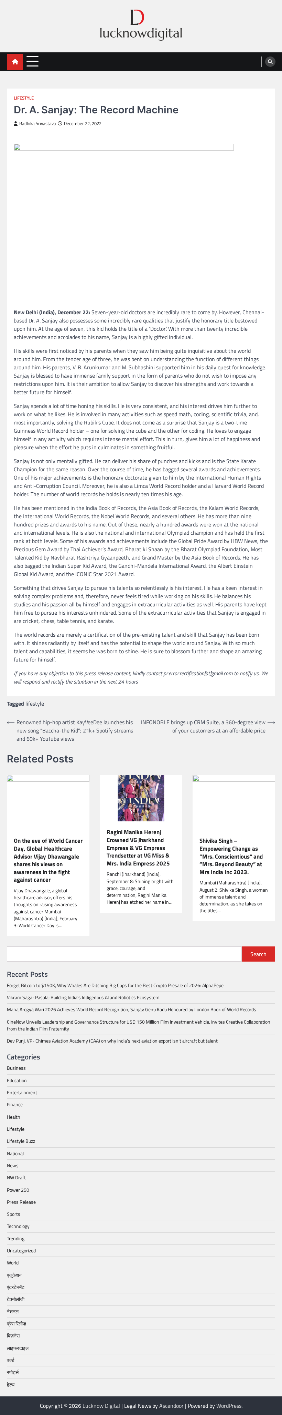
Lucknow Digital (101, 1406)
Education (17, 1080)
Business (16, 1068)
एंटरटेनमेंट (15, 1287)
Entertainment (22, 1092)
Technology (18, 1226)
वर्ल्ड (10, 1360)
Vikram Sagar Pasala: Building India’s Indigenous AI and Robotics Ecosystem (83, 997)
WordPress (228, 1406)
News (13, 1165)
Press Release (21, 1202)
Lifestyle (24, 98)
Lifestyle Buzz (21, 1141)
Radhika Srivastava (37, 123)
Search (258, 954)
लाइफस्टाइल (18, 1348)
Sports (13, 1214)
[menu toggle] (32, 61)
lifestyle (34, 703)
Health (13, 1117)
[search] (270, 62)
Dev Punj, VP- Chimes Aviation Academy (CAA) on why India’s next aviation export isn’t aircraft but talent (112, 1040)
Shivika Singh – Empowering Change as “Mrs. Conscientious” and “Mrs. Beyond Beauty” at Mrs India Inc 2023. (231, 856)
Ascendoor (171, 1406)
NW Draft (16, 1177)
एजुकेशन (14, 1275)
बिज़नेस (13, 1335)
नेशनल (13, 1311)
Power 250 (18, 1190)
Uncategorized (21, 1250)
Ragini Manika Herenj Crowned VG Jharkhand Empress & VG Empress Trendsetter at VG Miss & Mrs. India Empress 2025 (138, 847)
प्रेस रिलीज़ (16, 1323)
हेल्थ (10, 1384)
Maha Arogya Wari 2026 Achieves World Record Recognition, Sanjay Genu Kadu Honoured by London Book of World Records (131, 1009)
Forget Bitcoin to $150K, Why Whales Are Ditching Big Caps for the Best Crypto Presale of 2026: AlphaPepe (115, 985)
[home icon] (15, 62)
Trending (15, 1238)
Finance (15, 1104)
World (13, 1262)
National (15, 1153)
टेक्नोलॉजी (15, 1299)
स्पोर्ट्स (13, 1372)
